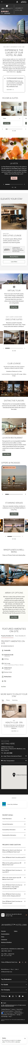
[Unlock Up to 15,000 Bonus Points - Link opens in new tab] (14, 478)
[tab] (7, 636)
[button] (17, 2)
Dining (2, 936)
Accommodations (5, 934)
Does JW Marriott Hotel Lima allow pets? (13, 857)
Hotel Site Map (4, 1016)
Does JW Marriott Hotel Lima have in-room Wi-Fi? (12, 871)
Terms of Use (19, 1009)
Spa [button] (5, 680)
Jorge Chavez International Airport (12, 756)
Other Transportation (8, 760)
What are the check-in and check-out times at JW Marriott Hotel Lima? (12, 851)
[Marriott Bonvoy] (23, 2)
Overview (3, 931)
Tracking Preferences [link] (5, 1009)
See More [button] (19, 71)
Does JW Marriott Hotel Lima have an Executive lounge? (12, 902)
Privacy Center (18, 1011)
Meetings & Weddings (6, 942)
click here (17, 1041)
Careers (13, 1009)
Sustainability (7, 650)
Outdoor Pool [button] (7, 667)
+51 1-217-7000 (8, 753)
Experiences (4, 939)
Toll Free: (7, 954)
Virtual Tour (14, 307)
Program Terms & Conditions (7, 1011)
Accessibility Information (8, 829)
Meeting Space (7, 676)
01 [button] (12, 187)
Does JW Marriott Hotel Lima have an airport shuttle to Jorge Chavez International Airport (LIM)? (12, 886)
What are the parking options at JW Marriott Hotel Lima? (11, 863)
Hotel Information (7, 818)
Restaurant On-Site (8, 654)
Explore (14, 178)
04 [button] (15, 187)
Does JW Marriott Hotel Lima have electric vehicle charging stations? (11, 895)
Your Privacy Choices (8, 1013)
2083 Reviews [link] (7, 13)
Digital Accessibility (18, 1012)
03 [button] (15, 539)
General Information (7, 824)
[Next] (26, 129)
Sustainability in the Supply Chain (8, 1014)
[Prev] (2, 129)
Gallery (23, 40)
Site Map (18, 1014)
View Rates (6, 123)
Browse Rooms (14, 256)
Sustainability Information (9, 835)
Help (10, 1016)
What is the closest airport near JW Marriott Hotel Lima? (11, 878)
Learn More (9, 89)
